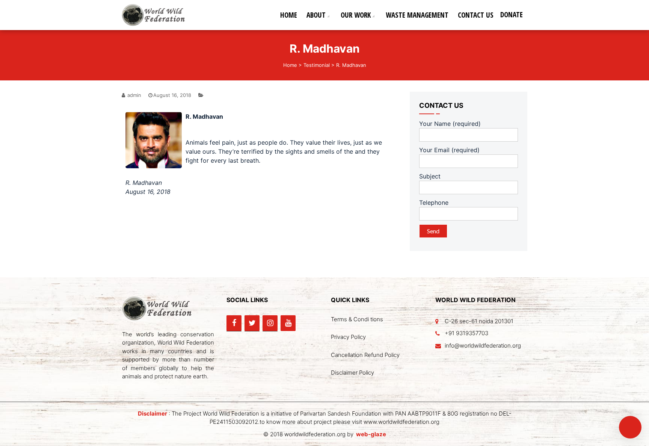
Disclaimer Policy (352, 372)
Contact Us (476, 15)
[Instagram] (270, 323)
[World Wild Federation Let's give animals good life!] (156, 14)
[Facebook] (233, 323)
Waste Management (417, 15)
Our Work (356, 15)
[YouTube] (288, 323)
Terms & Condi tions (357, 319)
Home (288, 15)
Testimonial (316, 65)
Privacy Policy (348, 336)
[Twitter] (252, 323)
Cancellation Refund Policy (365, 354)
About (316, 15)
